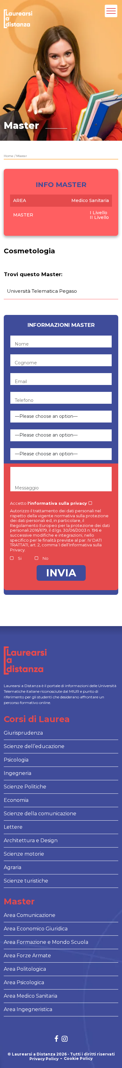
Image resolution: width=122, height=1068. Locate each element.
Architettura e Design (31, 840)
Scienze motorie (24, 854)
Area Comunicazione (29, 915)
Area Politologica (25, 969)
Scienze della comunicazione (40, 814)
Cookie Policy (78, 1058)
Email (21, 381)
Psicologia (16, 760)
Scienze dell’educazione (34, 746)
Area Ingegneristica (28, 1009)
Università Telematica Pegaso (42, 291)
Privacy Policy (43, 1059)
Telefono (24, 400)
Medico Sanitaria (90, 200)
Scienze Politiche (25, 787)
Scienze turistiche (26, 881)
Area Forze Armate (27, 956)
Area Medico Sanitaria (30, 996)
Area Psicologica (24, 982)
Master (21, 156)
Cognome (26, 363)
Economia (16, 800)
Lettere (13, 827)
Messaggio (27, 488)
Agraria (12, 867)
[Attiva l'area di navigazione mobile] (111, 11)
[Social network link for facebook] (56, 1039)
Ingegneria (17, 773)
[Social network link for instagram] (65, 1039)
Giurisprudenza (23, 733)
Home (8, 156)
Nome (22, 344)
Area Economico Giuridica (36, 929)
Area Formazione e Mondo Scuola (46, 942)
